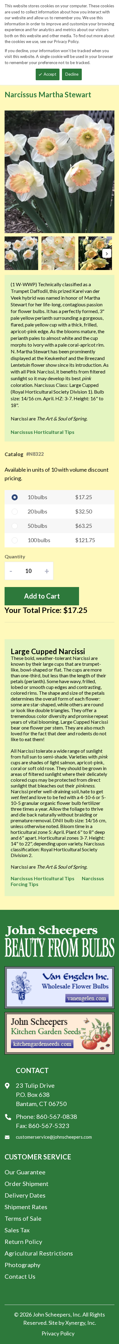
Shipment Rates (26, 1206)
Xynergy (75, 1322)
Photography (22, 1264)
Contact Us (20, 1276)
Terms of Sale (23, 1218)
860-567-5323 (48, 1125)
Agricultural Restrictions (39, 1253)
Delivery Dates (25, 1195)
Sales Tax (17, 1230)
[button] (23, 253)
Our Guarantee (25, 1172)
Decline (71, 74)
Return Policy (23, 1241)
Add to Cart (42, 596)
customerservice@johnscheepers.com (54, 1137)
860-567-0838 (56, 1116)
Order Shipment (27, 1183)
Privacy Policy (57, 1333)
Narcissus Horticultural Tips (42, 432)
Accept (50, 74)
